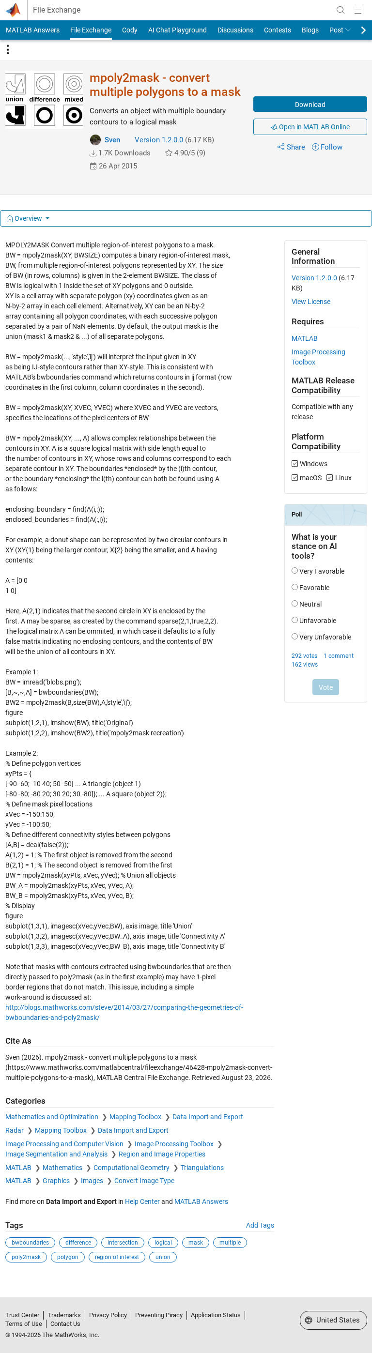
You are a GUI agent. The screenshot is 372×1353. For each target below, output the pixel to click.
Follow (331, 147)
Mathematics (63, 1167)
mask (195, 1242)
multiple (230, 1242)
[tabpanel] (186, 758)
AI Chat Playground (177, 30)
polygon (67, 1257)
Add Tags (260, 1225)
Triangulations (202, 1167)
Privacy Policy (108, 1315)
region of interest (117, 1257)
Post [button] (336, 30)
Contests (277, 30)
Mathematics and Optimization (52, 1117)
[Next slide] (355, 30)
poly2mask (26, 1257)
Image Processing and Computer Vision (65, 1144)
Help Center (142, 1201)
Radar (15, 1130)
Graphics (57, 1181)
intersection (123, 1242)
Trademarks (64, 1315)
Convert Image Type (144, 1181)
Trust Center (22, 1315)
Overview (28, 218)
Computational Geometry (132, 1167)
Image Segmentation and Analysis (57, 1154)
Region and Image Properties (162, 1154)
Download (310, 104)
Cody (130, 30)
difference (78, 1242)
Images (93, 1181)
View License (311, 301)
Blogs (310, 30)
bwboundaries (30, 1242)
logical (163, 1242)
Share (296, 147)
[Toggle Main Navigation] (358, 10)
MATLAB (19, 1167)
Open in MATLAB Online (314, 127)
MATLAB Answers (33, 30)
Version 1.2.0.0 (159, 140)
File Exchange (56, 10)
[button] (93, 153)
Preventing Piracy (159, 1315)
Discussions (235, 30)
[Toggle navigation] (8, 50)
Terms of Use (23, 1323)
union (162, 1257)
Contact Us (65, 1323)
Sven (112, 140)
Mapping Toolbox (136, 1117)
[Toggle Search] (340, 10)
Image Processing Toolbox (175, 1144)
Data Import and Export (207, 1117)
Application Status (216, 1315)
